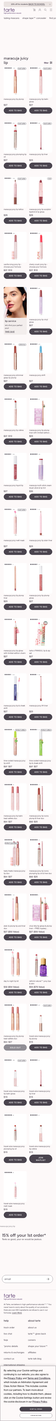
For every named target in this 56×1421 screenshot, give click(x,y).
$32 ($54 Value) (11, 987)
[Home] (13, 1297)
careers (32, 1340)
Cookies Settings (35, 1415)
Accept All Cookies (36, 1409)
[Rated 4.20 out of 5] (34, 509)
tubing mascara (11, 18)
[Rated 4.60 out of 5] (8, 68)
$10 (10, 270)
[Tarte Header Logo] (13, 11)
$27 (5, 105)
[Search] (45, 11)
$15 (31, 1042)
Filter (46, 63)
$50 (31, 822)
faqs (6, 1340)
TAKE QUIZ (10, 332)
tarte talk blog (34, 1359)
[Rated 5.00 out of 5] (34, 784)
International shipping (14, 1365)
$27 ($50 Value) (11, 932)
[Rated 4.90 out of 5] (34, 619)
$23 (31, 160)
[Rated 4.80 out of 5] (8, 233)
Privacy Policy (14, 1378)
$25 (36, 822)
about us (32, 1328)
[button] (34, 11)
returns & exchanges (14, 1353)
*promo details (11, 1346)
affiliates (32, 1353)
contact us (9, 1359)
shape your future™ (38, 1346)
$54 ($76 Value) (37, 987)
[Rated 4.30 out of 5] (8, 454)
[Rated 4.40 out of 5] (8, 509)
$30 (31, 491)
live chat (8, 1334)
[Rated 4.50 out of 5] (8, 123)
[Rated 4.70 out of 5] (34, 68)
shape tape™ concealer (34, 18)
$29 (5, 215)
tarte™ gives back (37, 1334)
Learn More (17, 1313)
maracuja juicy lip (7, 1226)
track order (9, 1328)
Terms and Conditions (38, 1378)
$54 (5, 822)
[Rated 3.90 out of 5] (8, 178)
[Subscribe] (48, 1279)
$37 (5, 767)
